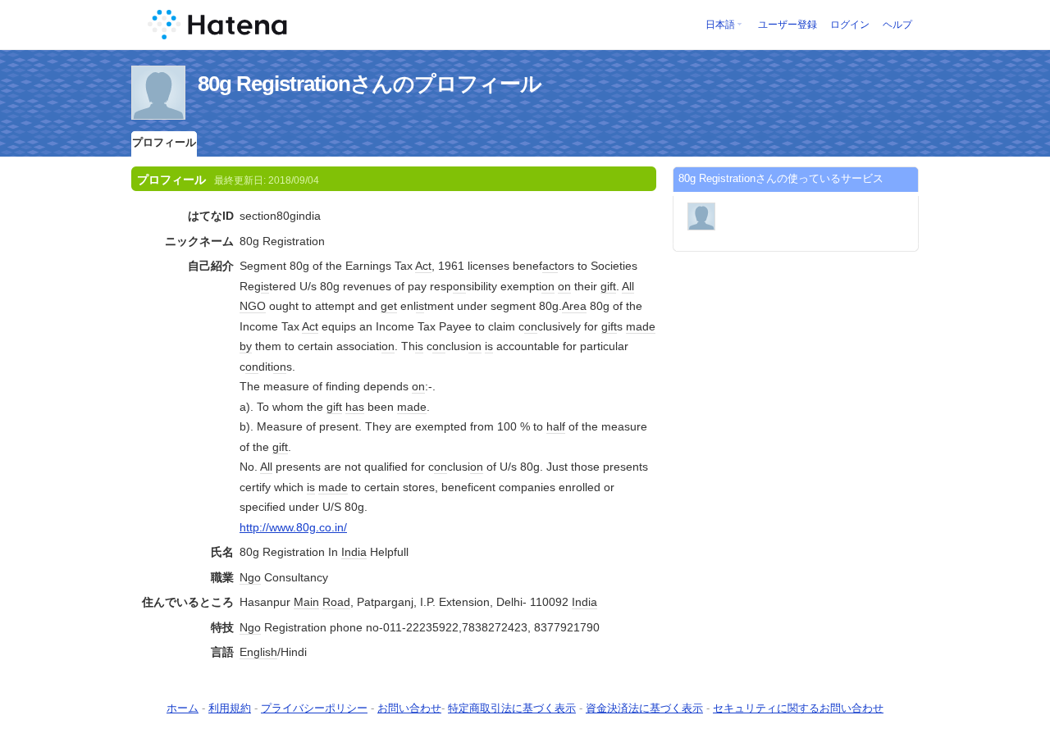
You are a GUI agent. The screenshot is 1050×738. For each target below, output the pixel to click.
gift (608, 286)
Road (336, 601)
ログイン (850, 24)
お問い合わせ (409, 708)
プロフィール (164, 142)
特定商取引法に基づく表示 (512, 708)
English (258, 651)
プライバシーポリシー (314, 708)
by (246, 346)
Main (306, 601)
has (354, 406)
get (389, 305)
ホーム (183, 708)
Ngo (250, 577)
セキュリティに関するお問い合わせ (798, 708)
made (640, 326)
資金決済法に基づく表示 (644, 708)
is (265, 286)
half (555, 426)
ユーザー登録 (787, 24)
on (459, 286)
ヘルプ (897, 24)
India (354, 551)
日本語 (720, 24)
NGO (253, 305)
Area (574, 305)
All (628, 286)
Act (423, 265)
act (550, 265)
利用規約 (229, 708)
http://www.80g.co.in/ (293, 527)
